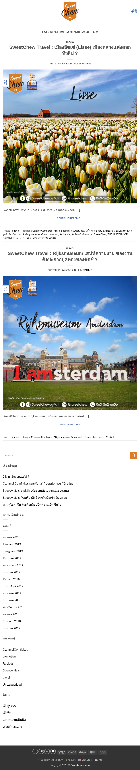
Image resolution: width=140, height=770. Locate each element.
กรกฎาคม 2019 (13, 551)
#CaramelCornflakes (41, 230)
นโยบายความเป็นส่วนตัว (50, 760)
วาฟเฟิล (27, 238)
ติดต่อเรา (71, 760)
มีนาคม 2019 (11, 579)
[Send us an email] (47, 751)
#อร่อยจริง (65, 234)
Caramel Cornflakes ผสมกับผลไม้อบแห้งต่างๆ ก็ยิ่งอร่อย (38, 483)
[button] (5, 10)
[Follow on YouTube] (53, 751)
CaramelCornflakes (15, 649)
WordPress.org (12, 726)
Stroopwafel (77, 437)
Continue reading (70, 218)
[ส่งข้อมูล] (133, 455)
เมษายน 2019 (11, 572)
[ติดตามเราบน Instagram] (41, 751)
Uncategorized (12, 684)
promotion (9, 656)
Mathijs (86, 64)
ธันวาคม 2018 (12, 600)
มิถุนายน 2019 (12, 558)
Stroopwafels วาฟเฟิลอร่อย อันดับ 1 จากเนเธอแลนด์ (36, 490)
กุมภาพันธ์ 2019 (13, 586)
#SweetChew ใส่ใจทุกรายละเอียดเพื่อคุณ (92, 230)
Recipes (8, 663)
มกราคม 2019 (12, 593)
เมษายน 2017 (11, 628)
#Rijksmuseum (62, 230)
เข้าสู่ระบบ (9, 705)
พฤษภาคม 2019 (13, 565)
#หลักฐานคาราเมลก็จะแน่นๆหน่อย (40, 234)
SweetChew (100, 234)
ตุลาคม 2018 (11, 614)
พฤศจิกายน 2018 (13, 607)
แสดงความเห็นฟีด (14, 719)
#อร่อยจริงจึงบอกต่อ (82, 234)
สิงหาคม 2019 (12, 544)
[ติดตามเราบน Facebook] (35, 751)
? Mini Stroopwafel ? (16, 476)
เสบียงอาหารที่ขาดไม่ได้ (44, 238)
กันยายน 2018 (12, 621)
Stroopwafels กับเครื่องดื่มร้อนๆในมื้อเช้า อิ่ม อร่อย (35, 497)
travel (70, 42)
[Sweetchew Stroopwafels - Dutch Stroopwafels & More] (70, 11)
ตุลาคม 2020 (11, 537)
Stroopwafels (11, 670)
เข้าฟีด (7, 712)
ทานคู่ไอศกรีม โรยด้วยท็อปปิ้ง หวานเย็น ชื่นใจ (32, 504)
